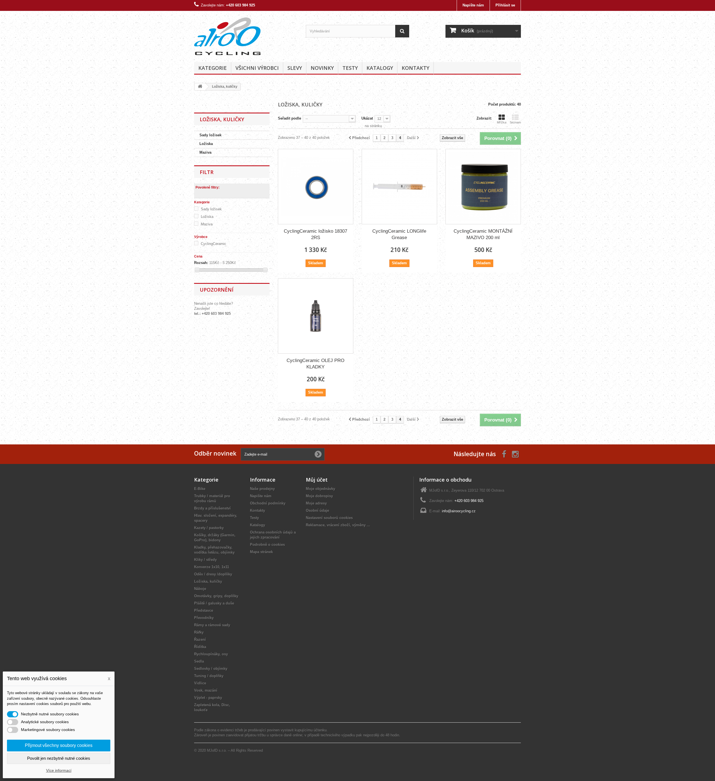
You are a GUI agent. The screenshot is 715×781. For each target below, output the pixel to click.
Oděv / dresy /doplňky (213, 574)
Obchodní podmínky (267, 503)
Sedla (199, 661)
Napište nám (473, 5)
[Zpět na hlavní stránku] (200, 86)
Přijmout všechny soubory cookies (58, 745)
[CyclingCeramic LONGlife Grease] (399, 187)
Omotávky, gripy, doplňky (216, 596)
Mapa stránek (261, 552)
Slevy (294, 68)
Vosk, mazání (205, 690)
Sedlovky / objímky (210, 668)
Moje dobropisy (319, 496)
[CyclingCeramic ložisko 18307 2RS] (316, 187)
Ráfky (199, 632)
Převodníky (204, 618)
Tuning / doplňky (208, 676)
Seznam (515, 122)
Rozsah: (201, 263)
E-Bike (199, 489)
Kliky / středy (205, 560)
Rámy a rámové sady (212, 625)
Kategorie (212, 68)
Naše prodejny (262, 489)
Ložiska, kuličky (208, 581)
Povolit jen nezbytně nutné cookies (58, 758)
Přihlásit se (505, 5)
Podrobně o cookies (267, 544)
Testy (350, 68)
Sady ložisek (210, 135)
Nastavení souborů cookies (329, 518)
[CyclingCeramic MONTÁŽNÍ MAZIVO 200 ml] (483, 187)
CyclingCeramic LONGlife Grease (399, 234)
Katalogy (379, 68)
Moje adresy (316, 503)
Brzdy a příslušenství (212, 508)
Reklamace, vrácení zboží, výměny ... (338, 525)
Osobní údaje (317, 510)
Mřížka (501, 122)
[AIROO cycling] (245, 35)
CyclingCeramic (213, 244)
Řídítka (200, 647)
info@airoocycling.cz (459, 511)
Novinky (322, 68)
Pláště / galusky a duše (214, 603)
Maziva (205, 152)
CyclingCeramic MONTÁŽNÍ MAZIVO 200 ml (483, 234)
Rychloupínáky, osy (211, 654)
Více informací (59, 770)
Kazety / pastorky (209, 528)
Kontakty (415, 68)
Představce (203, 610)
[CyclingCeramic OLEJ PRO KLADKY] (316, 316)
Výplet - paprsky (208, 698)
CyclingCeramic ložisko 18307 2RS (315, 234)
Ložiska (206, 144)
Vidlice (200, 683)
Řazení (200, 639)
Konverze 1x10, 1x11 (211, 567)
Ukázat (367, 118)
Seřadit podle (289, 118)
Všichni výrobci (257, 68)
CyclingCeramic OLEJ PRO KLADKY (315, 364)
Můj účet (317, 479)
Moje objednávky (320, 489)
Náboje (200, 589)
